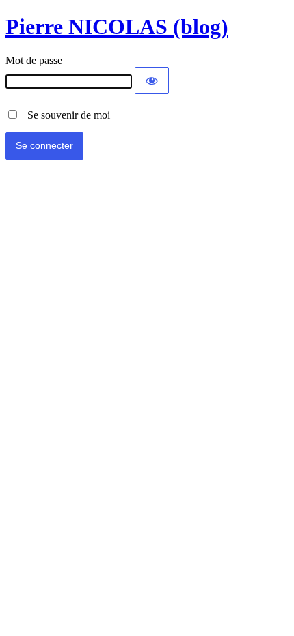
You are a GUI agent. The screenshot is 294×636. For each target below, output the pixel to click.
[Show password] (152, 80)
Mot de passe (33, 60)
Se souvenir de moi (64, 115)
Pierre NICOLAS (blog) (116, 26)
